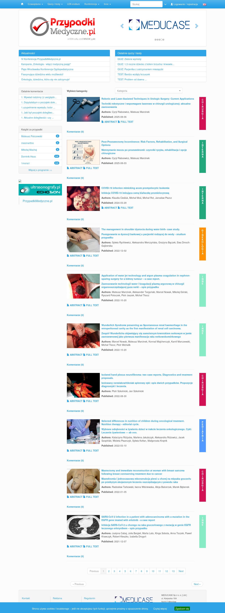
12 (166, 571)
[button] (121, 25)
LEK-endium (73, 4)
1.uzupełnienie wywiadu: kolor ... (38, 107)
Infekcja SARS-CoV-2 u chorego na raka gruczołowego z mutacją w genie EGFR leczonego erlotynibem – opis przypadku (146, 526)
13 (173, 571)
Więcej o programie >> (40, 170)
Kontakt (26, 598)
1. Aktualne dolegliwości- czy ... (37, 117)
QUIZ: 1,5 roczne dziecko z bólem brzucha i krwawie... (146, 64)
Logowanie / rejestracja (185, 4)
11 (159, 571)
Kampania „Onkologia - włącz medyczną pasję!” (46, 64)
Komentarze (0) (75, 131)
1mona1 (25, 163)
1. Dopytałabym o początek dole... (39, 102)
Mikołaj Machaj (29, 149)
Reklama (57, 598)
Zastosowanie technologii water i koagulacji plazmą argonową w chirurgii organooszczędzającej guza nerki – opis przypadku (142, 285)
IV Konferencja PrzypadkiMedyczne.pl (41, 59)
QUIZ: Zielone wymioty (129, 59)
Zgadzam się (182, 608)
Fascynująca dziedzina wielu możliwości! (42, 74)
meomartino (27, 143)
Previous (94, 571)
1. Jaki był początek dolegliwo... (37, 112)
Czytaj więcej (160, 608)
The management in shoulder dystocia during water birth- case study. (140, 229)
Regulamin (89, 598)
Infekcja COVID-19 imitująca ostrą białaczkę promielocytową (135, 192)
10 (153, 571)
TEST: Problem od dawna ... (132, 79)
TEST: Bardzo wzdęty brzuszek (134, 74)
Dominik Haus (28, 156)
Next (181, 571)
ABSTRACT (110, 121)
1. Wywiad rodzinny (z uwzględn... (39, 97)
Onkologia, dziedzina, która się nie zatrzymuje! (45, 79)
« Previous (78, 584)
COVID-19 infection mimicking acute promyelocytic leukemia (135, 188)
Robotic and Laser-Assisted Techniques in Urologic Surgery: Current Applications (147, 98)
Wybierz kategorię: (77, 91)
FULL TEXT (126, 121)
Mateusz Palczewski (31, 136)
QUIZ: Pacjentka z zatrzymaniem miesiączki (140, 69)
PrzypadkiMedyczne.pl (37, 201)
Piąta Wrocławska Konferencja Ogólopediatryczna (47, 69)
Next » (197, 584)
